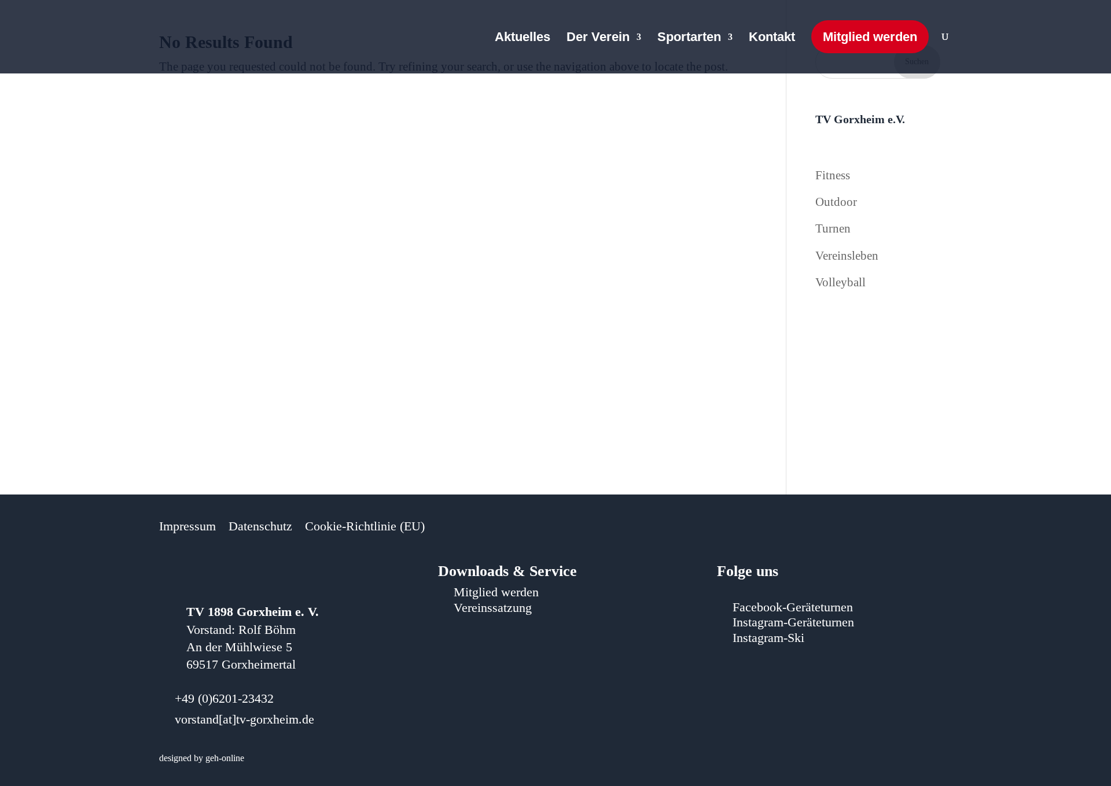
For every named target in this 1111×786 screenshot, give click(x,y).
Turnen (833, 228)
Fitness (832, 175)
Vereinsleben (846, 256)
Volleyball (840, 282)
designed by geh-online (201, 758)
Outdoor (836, 202)
